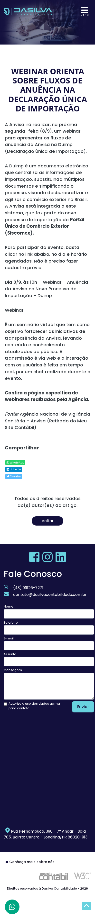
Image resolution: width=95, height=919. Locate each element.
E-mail (9, 638)
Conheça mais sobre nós (32, 861)
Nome (8, 606)
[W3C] (82, 876)
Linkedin (15, 469)
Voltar (48, 521)
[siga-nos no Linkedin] (61, 560)
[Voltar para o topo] (86, 906)
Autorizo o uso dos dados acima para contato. (34, 705)
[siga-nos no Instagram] (48, 560)
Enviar (83, 707)
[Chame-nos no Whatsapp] (12, 907)
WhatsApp (16, 462)
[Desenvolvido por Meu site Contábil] (53, 876)
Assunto (10, 654)
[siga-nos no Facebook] (34, 560)
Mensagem (13, 670)
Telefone (11, 622)
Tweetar (15, 476)
